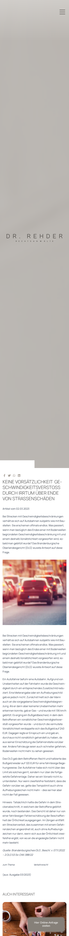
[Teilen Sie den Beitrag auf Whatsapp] (14, 475)
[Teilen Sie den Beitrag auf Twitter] (9, 475)
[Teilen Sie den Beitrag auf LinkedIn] (19, 475)
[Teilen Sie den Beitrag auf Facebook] (4, 475)
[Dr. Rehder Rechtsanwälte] (34, 234)
